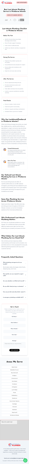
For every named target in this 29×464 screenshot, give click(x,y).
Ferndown (14, 384)
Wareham (14, 409)
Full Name (14, 316)
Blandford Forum (14, 369)
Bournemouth (14, 372)
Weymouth (14, 412)
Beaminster (14, 367)
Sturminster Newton (14, 401)
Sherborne (14, 398)
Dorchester (14, 381)
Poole (14, 392)
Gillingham (14, 387)
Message (14, 340)
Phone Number (14, 328)
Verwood (14, 406)
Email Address (14, 322)
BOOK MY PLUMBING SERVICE (14, 15)
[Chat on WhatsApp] (25, 460)
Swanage (14, 404)
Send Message (14, 350)
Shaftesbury (14, 395)
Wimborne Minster (14, 415)
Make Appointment (22, 2)
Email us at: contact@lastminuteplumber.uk (14, 458)
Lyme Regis (14, 389)
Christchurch (14, 378)
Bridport (14, 375)
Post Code (14, 334)
